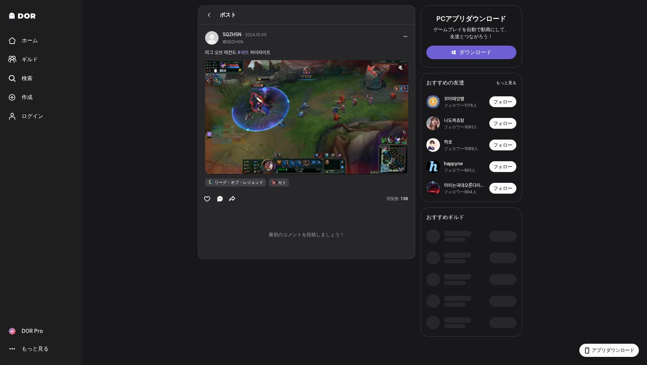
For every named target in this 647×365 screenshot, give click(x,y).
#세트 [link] (243, 52)
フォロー (502, 101)
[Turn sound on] (224, 166)
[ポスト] (209, 14)
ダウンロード (475, 52)
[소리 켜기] (400, 67)
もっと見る (506, 82)
